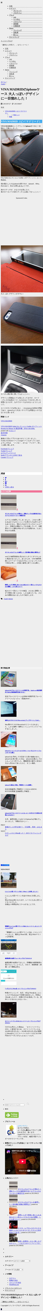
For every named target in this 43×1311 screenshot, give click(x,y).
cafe (14, 17)
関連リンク (16, 115)
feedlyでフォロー (7, 455)
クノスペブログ (7, 41)
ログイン (12, 1278)
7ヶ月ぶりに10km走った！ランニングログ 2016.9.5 (20, 988)
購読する (5, 865)
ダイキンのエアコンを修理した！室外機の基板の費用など (22, 552)
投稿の (13, 1280)
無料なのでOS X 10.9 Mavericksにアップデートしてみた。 (22, 720)
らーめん (16, 19)
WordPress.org (14, 1284)
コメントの (15, 1282)
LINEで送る (17, 455)
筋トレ (15, 35)
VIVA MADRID (6, 421)
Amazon (3, 435)
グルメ (11, 15)
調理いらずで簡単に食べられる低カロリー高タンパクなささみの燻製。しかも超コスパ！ (25, 1217)
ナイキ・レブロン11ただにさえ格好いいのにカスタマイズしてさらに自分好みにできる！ (25, 1230)
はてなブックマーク (8, 453)
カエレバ (12, 431)
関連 (10, 117)
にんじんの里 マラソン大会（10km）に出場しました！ (22, 891)
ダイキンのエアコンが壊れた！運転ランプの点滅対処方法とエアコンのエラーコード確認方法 (25, 1191)
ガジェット (17, 10)
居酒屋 (15, 24)
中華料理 (16, 26)
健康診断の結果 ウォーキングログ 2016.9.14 (18, 958)
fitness (11, 28)
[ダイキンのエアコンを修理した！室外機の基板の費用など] (13, 1202)
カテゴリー (9, 1261)
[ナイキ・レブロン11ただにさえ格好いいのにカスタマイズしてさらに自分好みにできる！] (13, 1228)
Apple (6, 599)
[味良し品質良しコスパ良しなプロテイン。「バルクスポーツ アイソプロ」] (13, 1241)
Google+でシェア (7, 457)
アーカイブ (9, 1269)
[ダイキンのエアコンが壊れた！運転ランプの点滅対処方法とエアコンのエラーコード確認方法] (13, 1189)
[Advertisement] (21, 222)
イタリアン (17, 21)
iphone (10, 599)
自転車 (15, 32)
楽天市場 (4, 433)
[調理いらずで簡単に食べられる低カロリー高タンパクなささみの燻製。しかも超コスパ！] (13, 1215)
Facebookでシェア (7, 449)
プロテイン (17, 13)
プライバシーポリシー (13, 1288)
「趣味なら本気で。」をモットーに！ (15, 1302)
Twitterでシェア (6, 451)
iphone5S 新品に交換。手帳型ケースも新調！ (18, 785)
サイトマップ (14, 37)
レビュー (12, 8)
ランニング (17, 30)
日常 (11, 6)
